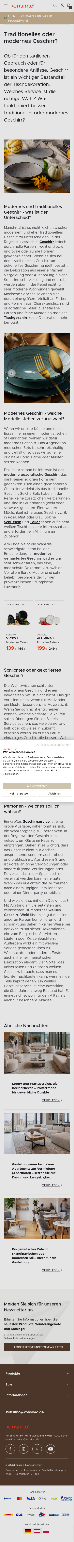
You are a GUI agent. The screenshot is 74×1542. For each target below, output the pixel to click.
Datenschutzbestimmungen (53, 745)
